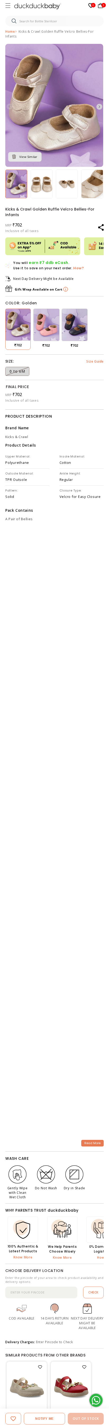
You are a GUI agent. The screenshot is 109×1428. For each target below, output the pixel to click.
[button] (8, 6)
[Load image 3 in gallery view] (42, 184)
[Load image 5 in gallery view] (92, 184)
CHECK (93, 1292)
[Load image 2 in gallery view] (16, 184)
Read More (92, 1143)
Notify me (44, 1419)
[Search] (14, 21)
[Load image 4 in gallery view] (67, 184)
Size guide (95, 361)
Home (10, 31)
